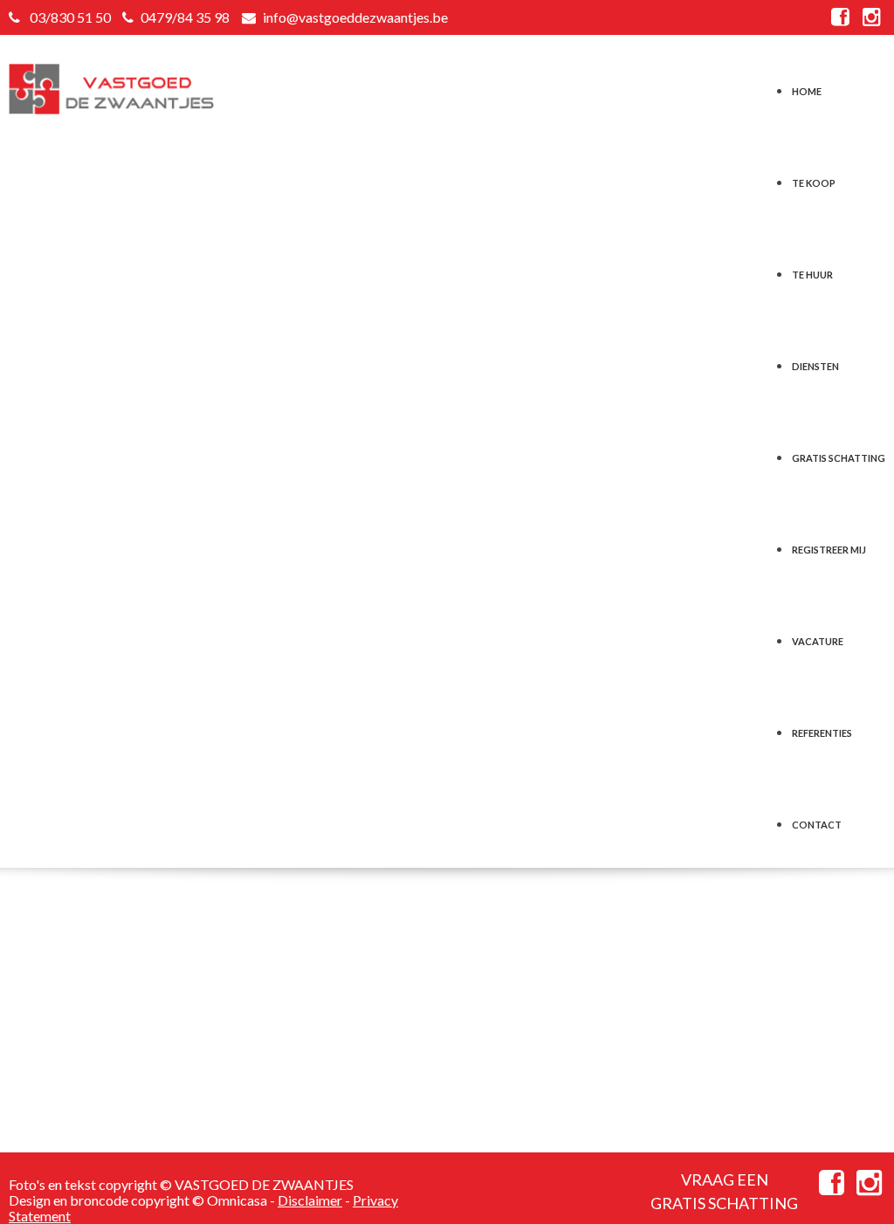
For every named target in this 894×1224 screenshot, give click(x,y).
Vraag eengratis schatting (724, 1191)
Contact (817, 819)
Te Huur (812, 269)
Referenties (822, 727)
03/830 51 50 (70, 17)
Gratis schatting (838, 452)
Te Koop (814, 177)
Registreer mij (829, 544)
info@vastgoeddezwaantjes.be (355, 17)
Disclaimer (310, 1200)
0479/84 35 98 (185, 17)
